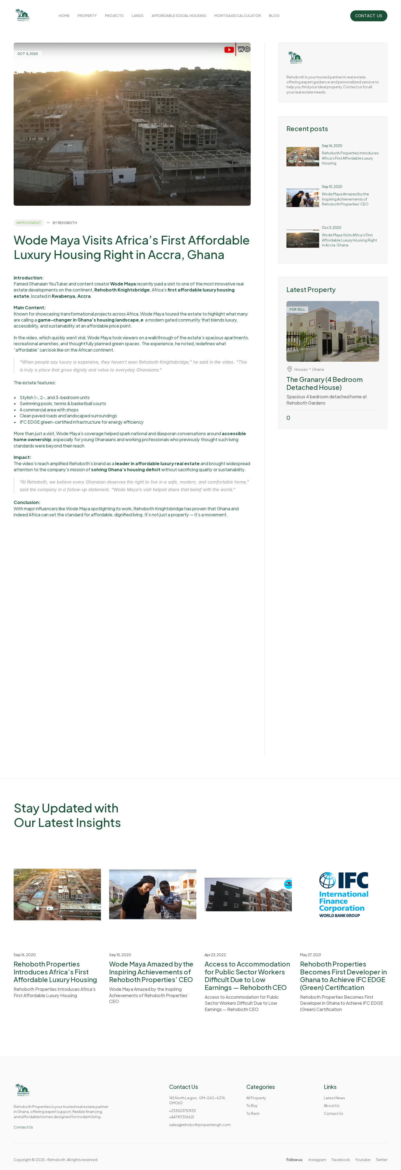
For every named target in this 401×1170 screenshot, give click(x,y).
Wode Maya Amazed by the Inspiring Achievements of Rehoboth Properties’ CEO (346, 199)
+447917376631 (181, 1117)
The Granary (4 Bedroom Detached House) (325, 382)
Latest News (334, 1098)
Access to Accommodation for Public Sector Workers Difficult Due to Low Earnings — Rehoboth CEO (248, 975)
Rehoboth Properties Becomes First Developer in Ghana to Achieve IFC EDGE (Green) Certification (344, 975)
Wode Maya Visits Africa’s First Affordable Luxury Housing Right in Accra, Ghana (350, 239)
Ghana (318, 369)
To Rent (252, 1113)
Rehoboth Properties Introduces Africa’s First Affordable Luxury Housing (350, 158)
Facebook (341, 1159)
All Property (256, 1098)
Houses (301, 369)
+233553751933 (182, 1110)
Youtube (362, 1159)
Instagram (317, 1159)
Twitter (381, 1159)
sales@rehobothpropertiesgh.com (200, 1124)
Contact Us (23, 1127)
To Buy (252, 1105)
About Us (331, 1105)
